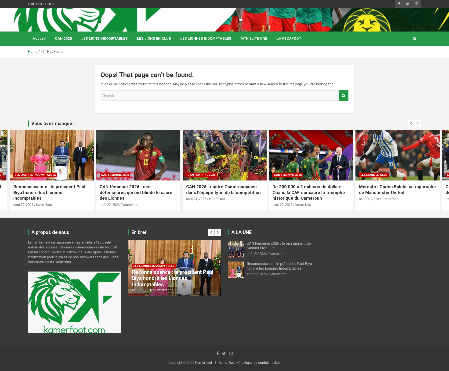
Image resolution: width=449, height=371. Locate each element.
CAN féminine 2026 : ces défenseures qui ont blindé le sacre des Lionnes (136, 192)
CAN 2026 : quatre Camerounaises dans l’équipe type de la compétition (224, 189)
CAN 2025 (63, 38)
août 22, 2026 (23, 205)
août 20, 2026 (282, 205)
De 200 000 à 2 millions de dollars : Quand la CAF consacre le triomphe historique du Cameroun (308, 192)
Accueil (39, 38)
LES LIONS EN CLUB (154, 38)
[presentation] (411, 123)
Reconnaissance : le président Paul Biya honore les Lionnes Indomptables (49, 192)
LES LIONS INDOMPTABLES (104, 38)
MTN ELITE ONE (254, 38)
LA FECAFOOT (289, 38)
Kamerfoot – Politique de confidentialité (249, 362)
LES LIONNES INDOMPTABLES (205, 38)
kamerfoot (44, 205)
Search (343, 95)
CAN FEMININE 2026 (115, 175)
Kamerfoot (203, 362)
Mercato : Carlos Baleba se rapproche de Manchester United (397, 189)
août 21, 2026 (196, 199)
